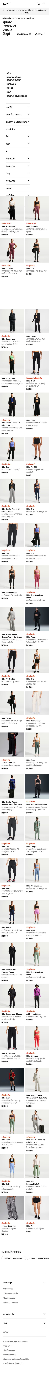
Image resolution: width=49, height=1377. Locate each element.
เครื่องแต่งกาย (8, 18)
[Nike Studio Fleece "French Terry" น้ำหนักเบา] (12, 619)
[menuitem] (8, 1345)
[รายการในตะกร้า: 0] (43, 4)
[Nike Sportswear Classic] (12, 996)
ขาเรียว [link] (10, 88)
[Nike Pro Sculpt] (12, 661)
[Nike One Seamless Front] (37, 577)
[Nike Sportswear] (12, 208)
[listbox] (40, 34)
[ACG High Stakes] (37, 996)
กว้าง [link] (9, 73)
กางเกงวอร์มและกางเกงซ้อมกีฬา (14, 79)
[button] (18, 107)
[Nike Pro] (37, 1208)
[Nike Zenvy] (37, 321)
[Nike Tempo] (37, 619)
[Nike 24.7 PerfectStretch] (37, 786)
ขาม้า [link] (9, 92)
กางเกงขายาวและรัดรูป (25, 18)
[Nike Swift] (37, 363)
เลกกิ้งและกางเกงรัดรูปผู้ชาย (13, 1258)
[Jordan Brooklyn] (12, 744)
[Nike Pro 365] (37, 449)
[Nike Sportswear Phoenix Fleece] (12, 954)
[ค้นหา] (38, 4)
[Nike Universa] (37, 208)
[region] (24, 144)
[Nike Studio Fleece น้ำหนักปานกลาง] (12, 405)
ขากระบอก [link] (11, 84)
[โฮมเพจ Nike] (6, 4)
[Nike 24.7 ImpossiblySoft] (37, 1166)
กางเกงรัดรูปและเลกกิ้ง (17, 96)
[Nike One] (37, 250)
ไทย (7, 1332)
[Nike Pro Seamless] (12, 577)
